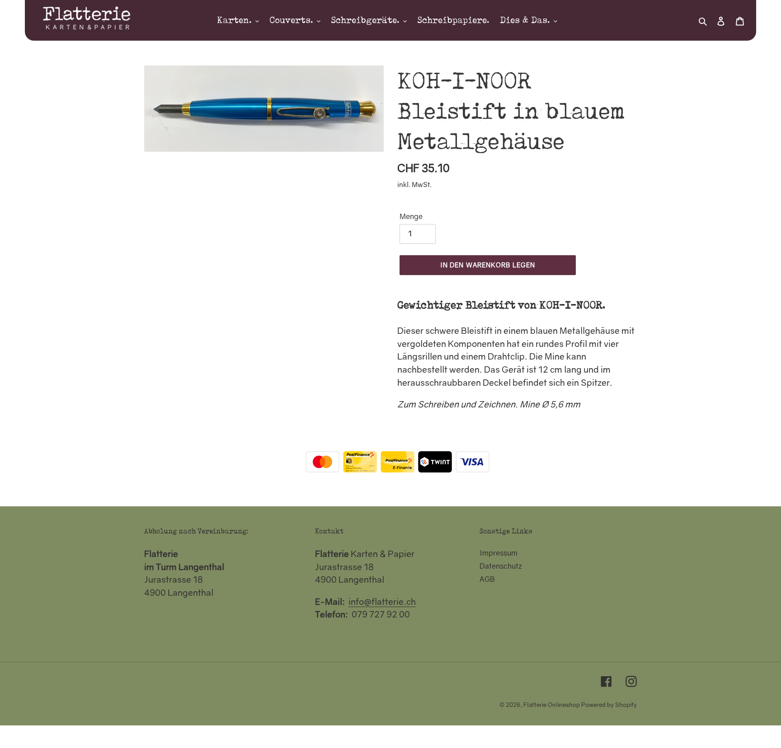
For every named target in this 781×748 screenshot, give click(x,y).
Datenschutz (501, 565)
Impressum (499, 552)
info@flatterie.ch (382, 601)
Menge (411, 216)
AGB (487, 579)
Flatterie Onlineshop (551, 704)
